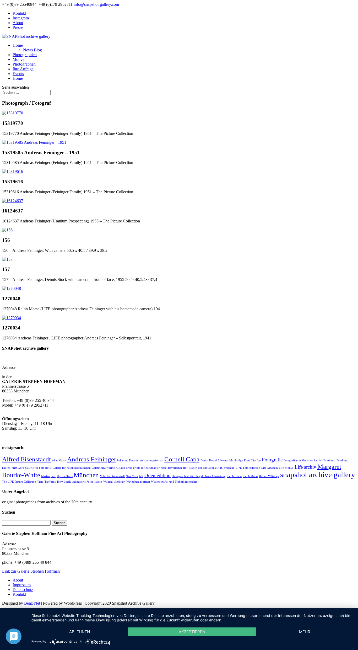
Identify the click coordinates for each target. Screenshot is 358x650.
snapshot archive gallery (317, 474)
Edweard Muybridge (230, 460)
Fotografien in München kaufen (303, 460)
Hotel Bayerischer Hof (174, 467)
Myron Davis (65, 476)
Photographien (25, 54)
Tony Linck (64, 481)
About (18, 22)
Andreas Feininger (91, 459)
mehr (304, 631)
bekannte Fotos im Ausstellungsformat (140, 460)
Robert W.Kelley (269, 476)
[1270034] (11, 318)
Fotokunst (329, 460)
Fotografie (272, 459)
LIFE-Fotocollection (248, 467)
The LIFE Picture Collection (19, 481)
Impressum (22, 585)
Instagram (21, 18)
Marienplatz (48, 476)
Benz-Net (32, 603)
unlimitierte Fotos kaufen (87, 481)
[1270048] (11, 288)
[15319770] (12, 113)
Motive (18, 59)
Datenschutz (23, 589)
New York (132, 476)
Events (18, 73)
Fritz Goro (18, 467)
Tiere (40, 481)
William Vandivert (114, 481)
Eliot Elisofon (252, 460)
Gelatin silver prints (103, 467)
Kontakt (19, 13)
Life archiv (305, 467)
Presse (18, 27)
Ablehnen (79, 631)
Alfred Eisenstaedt (26, 459)
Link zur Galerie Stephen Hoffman (31, 571)
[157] (7, 259)
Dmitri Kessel (208, 460)
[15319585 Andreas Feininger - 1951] (34, 142)
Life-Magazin (269, 467)
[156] (7, 230)
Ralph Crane (234, 476)
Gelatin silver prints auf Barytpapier (138, 467)
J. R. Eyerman (226, 467)
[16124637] (12, 201)
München (86, 474)
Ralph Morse (250, 476)
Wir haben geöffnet (138, 481)
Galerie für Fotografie (38, 467)
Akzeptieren (192, 631)
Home (18, 45)
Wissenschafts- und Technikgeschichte (174, 481)
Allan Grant (59, 460)
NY (141, 476)
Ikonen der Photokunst (202, 467)
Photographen (24, 64)
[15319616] (12, 171)
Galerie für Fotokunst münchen (72, 467)
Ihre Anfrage (23, 69)
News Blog (32, 50)
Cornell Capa (181, 459)
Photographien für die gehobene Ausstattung (199, 476)
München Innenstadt (112, 476)
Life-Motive (286, 467)
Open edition (157, 475)
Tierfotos (50, 481)
